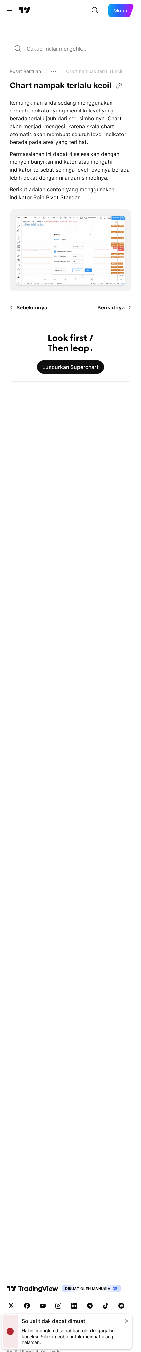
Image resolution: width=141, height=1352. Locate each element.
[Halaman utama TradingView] (24, 10)
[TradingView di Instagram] (58, 1305)
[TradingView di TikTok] (105, 1305)
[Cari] (95, 10)
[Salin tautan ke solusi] (119, 86)
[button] (25, 71)
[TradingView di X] (11, 1305)
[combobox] (70, 48)
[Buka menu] (9, 10)
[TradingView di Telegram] (89, 1305)
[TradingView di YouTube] (42, 1305)
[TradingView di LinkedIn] (74, 1305)
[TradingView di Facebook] (26, 1305)
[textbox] (73, 48)
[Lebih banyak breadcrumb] (53, 71)
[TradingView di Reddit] (121, 1305)
